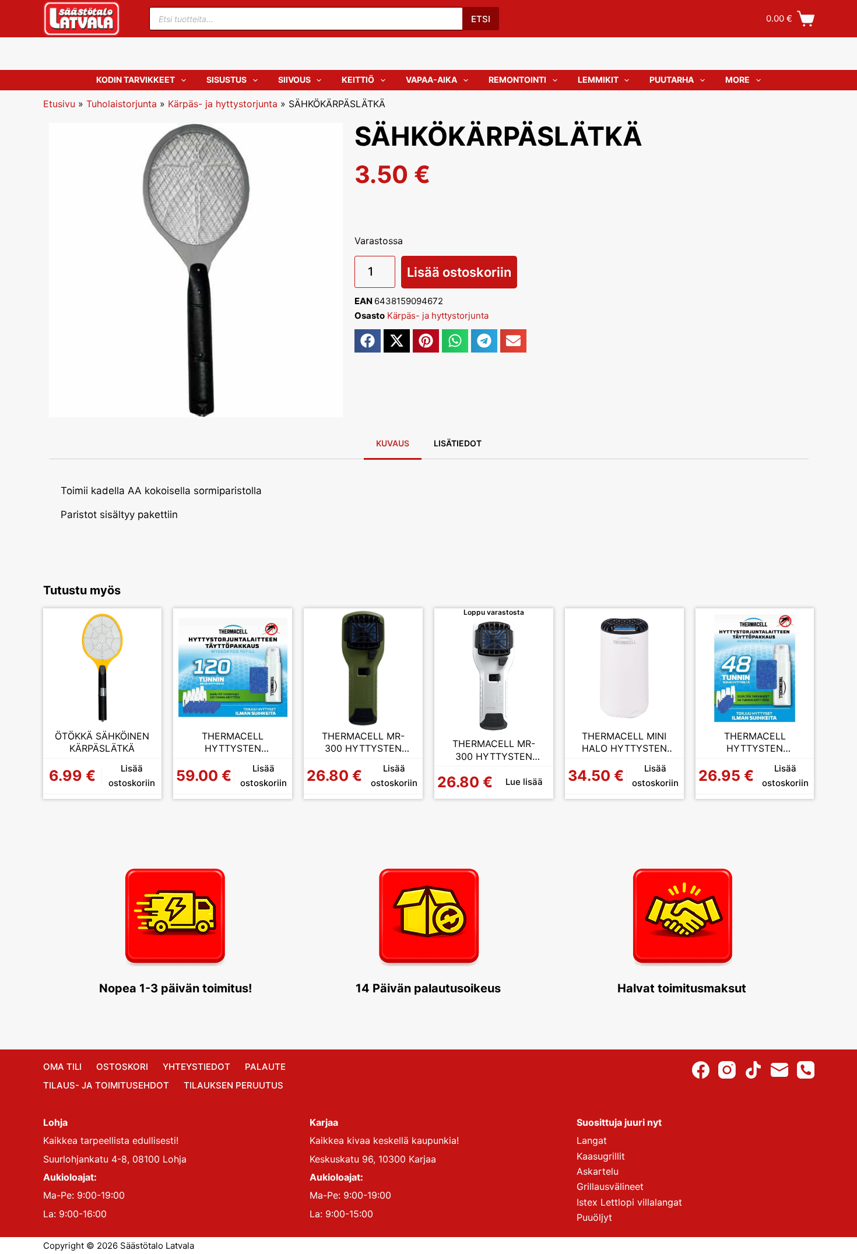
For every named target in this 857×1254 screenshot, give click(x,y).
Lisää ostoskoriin (459, 272)
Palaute (265, 1066)
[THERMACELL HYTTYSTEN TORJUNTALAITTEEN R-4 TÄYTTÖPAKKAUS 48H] (755, 667)
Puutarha (671, 79)
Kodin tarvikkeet (135, 79)
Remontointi (517, 79)
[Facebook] (701, 1070)
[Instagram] (727, 1070)
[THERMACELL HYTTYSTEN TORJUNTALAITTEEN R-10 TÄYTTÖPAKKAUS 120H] (232, 667)
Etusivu (59, 104)
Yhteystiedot (196, 1066)
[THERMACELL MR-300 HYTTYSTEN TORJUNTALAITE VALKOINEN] (493, 675)
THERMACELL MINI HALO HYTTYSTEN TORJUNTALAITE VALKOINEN (624, 742)
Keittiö (358, 79)
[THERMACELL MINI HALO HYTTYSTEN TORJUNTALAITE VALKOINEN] (624, 667)
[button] (367, 341)
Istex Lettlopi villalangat (629, 1202)
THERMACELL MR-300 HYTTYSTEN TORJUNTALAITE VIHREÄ (363, 742)
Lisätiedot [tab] (458, 443)
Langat (592, 1140)
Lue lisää (524, 781)
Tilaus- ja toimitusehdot (106, 1085)
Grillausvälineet (610, 1186)
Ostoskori (122, 1066)
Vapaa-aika (431, 79)
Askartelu (598, 1171)
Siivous (294, 79)
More (737, 79)
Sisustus (226, 79)
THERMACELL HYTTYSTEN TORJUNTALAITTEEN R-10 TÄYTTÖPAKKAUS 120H (232, 742)
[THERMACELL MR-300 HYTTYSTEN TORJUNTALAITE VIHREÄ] (363, 667)
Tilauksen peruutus (233, 1085)
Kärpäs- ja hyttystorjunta (223, 104)
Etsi (480, 18)
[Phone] (805, 1070)
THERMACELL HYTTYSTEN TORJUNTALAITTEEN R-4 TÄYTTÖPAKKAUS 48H (755, 742)
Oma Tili (62, 1066)
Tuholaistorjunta (121, 104)
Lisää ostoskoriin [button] (131, 775)
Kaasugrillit (601, 1156)
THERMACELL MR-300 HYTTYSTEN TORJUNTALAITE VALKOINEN (493, 750)
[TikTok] (753, 1070)
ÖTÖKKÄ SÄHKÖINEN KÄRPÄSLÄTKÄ (102, 742)
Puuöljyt (594, 1217)
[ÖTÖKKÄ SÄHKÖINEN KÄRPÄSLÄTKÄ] (102, 667)
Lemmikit (598, 79)
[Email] (779, 1070)
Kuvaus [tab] (392, 443)
